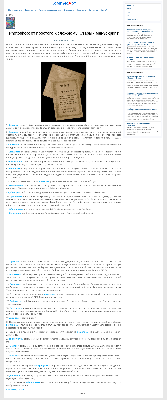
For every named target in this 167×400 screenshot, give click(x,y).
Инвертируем (16, 338)
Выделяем (14, 168)
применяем (12, 324)
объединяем (33, 382)
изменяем (44, 181)
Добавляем (15, 375)
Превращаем (15, 161)
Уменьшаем (16, 308)
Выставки (81, 10)
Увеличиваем (16, 185)
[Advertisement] (64, 237)
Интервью (69, 10)
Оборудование (14, 10)
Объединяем (16, 209)
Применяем (14, 144)
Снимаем (14, 345)
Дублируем (14, 192)
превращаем (41, 365)
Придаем (15, 261)
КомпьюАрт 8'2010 (15, 389)
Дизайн (104, 10)
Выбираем (14, 151)
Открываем (15, 274)
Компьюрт (63, 3)
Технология (30, 10)
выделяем (82, 331)
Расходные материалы (50, 10)
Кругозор (93, 10)
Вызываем (14, 355)
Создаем (13, 125)
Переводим (15, 213)
